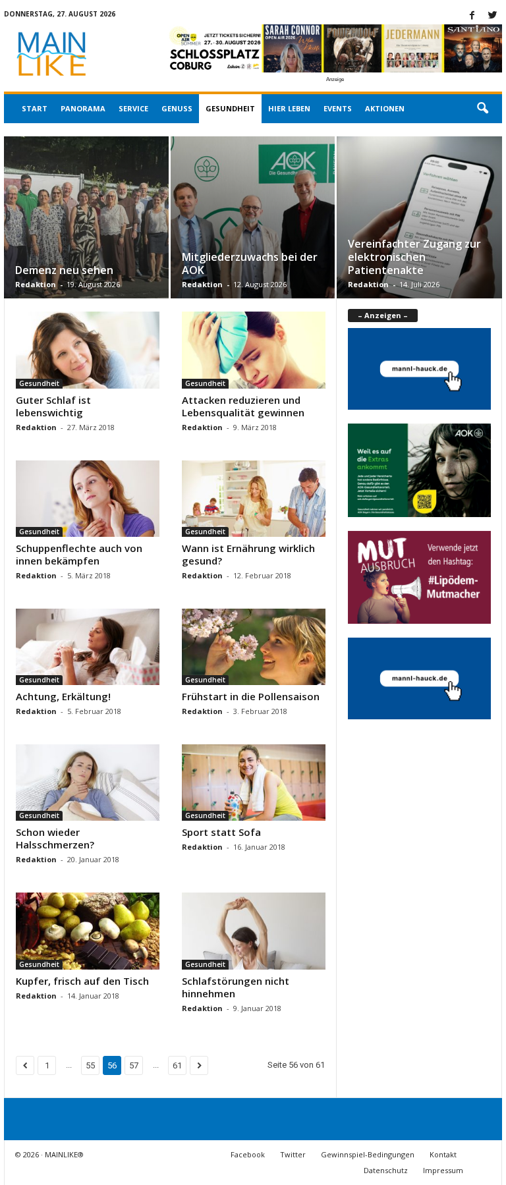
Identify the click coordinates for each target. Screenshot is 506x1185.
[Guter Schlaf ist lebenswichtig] (87, 350)
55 (90, 1065)
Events (337, 108)
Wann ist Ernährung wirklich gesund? (248, 554)
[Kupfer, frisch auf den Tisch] (87, 931)
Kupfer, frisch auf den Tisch (82, 980)
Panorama (83, 108)
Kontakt (443, 1154)
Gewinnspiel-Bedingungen (367, 1154)
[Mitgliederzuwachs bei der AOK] (253, 232)
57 (133, 1065)
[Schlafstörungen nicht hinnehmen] (253, 931)
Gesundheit (230, 108)
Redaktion (35, 284)
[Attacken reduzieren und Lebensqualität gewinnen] (253, 350)
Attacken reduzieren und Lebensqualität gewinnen (243, 406)
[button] (482, 108)
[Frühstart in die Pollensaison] (253, 647)
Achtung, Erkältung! (63, 696)
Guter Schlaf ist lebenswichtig (53, 406)
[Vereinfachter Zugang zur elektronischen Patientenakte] (419, 233)
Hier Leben (289, 108)
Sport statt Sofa (221, 832)
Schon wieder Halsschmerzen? (55, 838)
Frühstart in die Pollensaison (251, 696)
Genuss (176, 108)
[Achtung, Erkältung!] (87, 647)
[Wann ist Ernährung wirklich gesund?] (253, 498)
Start (34, 108)
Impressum (443, 1170)
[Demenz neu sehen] (86, 232)
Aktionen (385, 108)
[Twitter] (492, 16)
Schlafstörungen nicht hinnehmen (235, 987)
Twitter (293, 1154)
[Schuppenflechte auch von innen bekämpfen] (87, 498)
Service (133, 108)
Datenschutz (386, 1170)
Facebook (248, 1154)
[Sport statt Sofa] (253, 782)
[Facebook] (472, 16)
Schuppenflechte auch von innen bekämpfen (79, 554)
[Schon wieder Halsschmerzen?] (87, 782)
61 (177, 1065)
